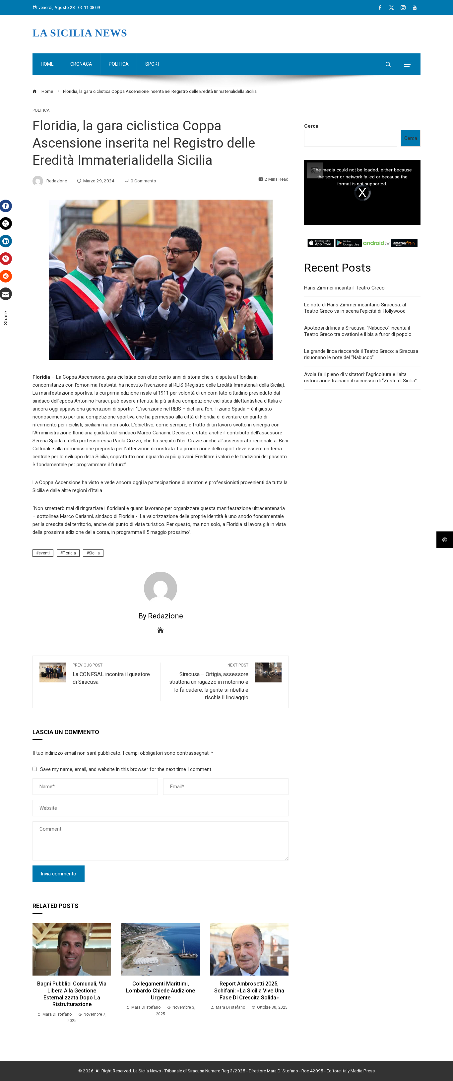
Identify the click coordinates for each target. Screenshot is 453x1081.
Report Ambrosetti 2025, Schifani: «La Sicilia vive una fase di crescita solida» (249, 991)
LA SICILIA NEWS (79, 33)
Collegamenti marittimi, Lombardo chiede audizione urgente (160, 991)
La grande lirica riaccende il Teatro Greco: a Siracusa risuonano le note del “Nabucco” (361, 354)
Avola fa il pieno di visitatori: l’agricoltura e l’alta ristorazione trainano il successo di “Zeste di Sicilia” (360, 377)
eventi (44, 553)
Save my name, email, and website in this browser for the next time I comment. (126, 769)
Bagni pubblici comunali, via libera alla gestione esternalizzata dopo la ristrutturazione (71, 994)
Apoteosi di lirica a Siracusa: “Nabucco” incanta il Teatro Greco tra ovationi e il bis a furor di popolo (358, 331)
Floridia (69, 553)
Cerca (311, 126)
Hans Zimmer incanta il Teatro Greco (344, 288)
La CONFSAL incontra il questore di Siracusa (111, 674)
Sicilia (94, 553)
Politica (40, 110)
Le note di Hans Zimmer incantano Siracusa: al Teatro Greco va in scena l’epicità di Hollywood (355, 308)
